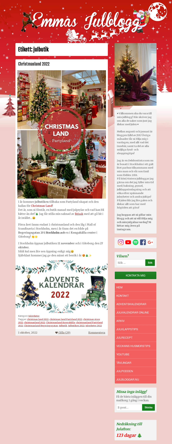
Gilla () (64, 332)
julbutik (63, 325)
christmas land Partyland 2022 (66, 319)
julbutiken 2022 (76, 325)
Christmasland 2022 (34, 64)
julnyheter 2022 (93, 325)
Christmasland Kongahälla (60, 322)
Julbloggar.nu (127, 379)
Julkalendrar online (132, 312)
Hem (119, 287)
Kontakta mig (135, 275)
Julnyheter (33, 315)
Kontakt (122, 296)
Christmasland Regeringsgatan (41, 325)
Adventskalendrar (131, 304)
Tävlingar (123, 363)
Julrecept (124, 337)
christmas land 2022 (38, 319)
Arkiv (120, 321)
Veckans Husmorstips (133, 346)
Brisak (79, 213)
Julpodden (124, 371)
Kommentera (96, 332)
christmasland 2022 (34, 322)
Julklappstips (127, 329)
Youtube (123, 354)
